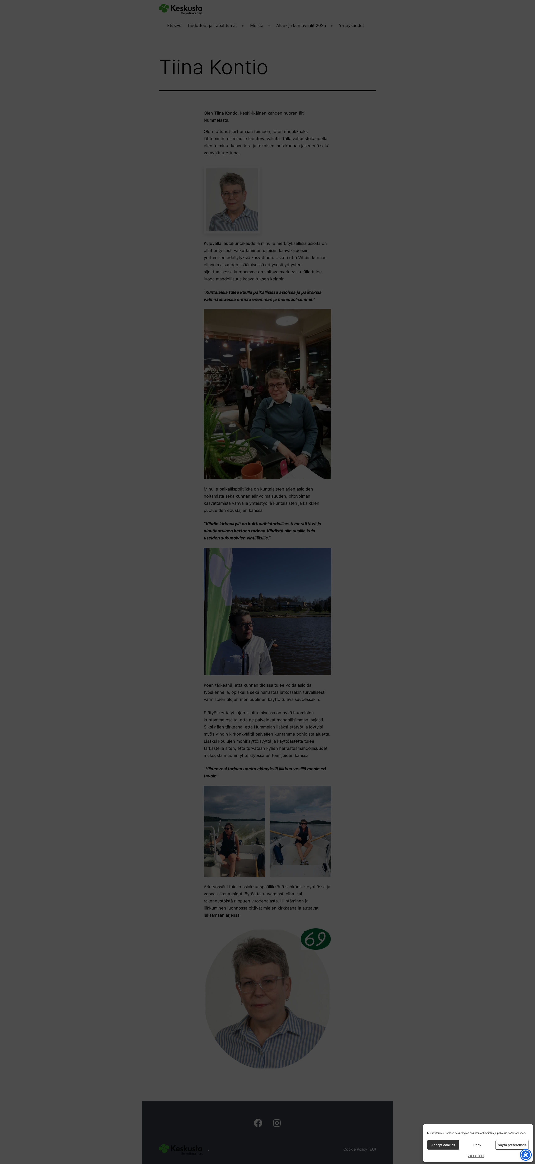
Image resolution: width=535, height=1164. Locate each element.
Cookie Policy (476, 1155)
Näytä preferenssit (512, 1145)
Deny (477, 1145)
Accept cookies (443, 1145)
